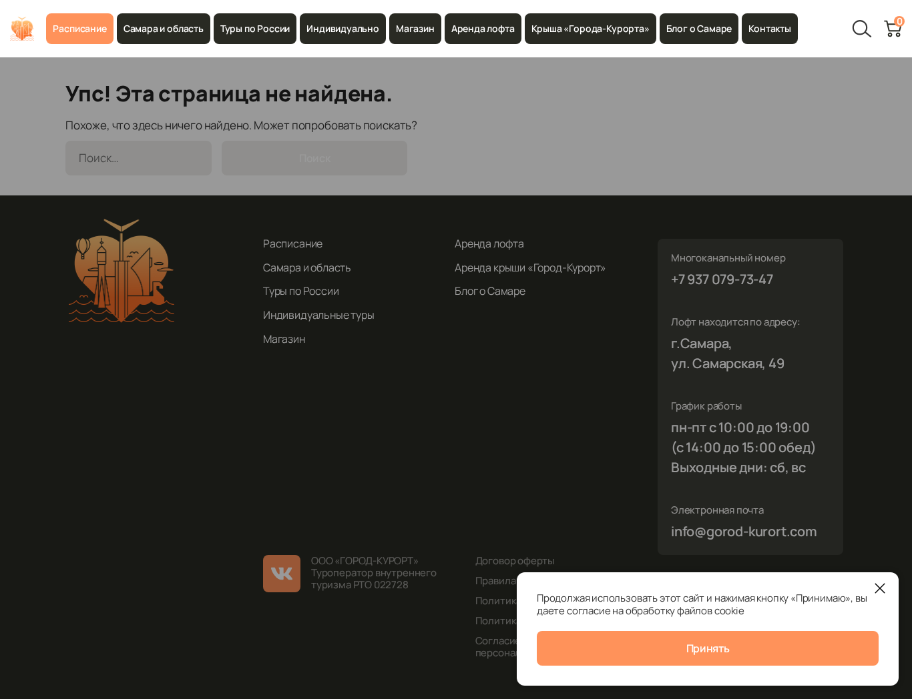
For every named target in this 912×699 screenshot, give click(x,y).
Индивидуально (342, 28)
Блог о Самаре (699, 28)
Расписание (79, 28)
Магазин (415, 28)
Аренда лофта (483, 28)
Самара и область (164, 28)
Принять (708, 648)
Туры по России (255, 28)
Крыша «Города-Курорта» (590, 28)
